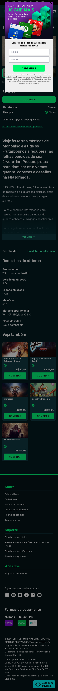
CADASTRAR (29, 68)
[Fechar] (50, 3)
